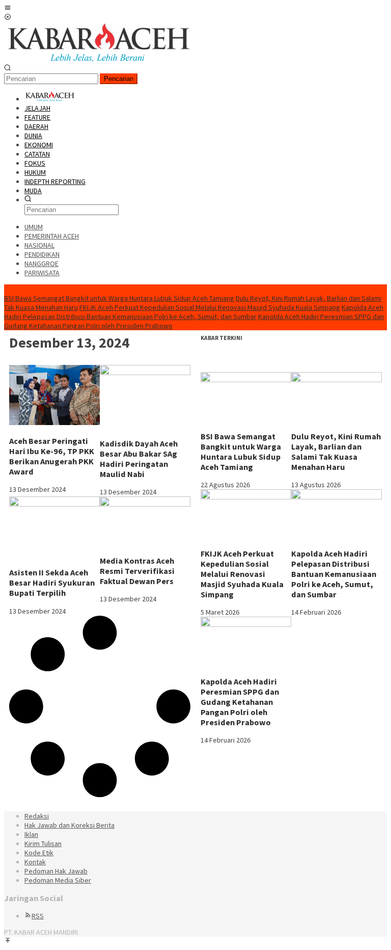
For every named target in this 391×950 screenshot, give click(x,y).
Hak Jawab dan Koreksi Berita (69, 825)
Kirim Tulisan (43, 843)
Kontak (35, 861)
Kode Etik (38, 852)
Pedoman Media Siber (57, 880)
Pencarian (118, 79)
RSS (38, 915)
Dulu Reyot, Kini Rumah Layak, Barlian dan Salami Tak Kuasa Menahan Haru (336, 451)
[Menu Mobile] (7, 8)
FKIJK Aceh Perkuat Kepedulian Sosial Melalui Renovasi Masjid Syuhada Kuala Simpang (209, 307)
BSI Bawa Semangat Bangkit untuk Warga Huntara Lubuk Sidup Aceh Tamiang (119, 298)
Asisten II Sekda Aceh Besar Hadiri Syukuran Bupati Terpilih (52, 582)
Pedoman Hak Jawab (56, 871)
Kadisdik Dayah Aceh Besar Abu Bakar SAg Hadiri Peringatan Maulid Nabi (139, 458)
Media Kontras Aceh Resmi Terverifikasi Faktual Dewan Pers (137, 571)
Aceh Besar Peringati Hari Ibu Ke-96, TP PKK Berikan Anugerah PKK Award (51, 456)
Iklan (31, 834)
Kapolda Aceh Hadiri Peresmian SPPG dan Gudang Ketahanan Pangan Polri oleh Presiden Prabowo (240, 701)
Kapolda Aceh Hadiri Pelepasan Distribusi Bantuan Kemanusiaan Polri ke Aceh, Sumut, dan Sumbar (193, 312)
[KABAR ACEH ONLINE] (98, 59)
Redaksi (36, 816)
